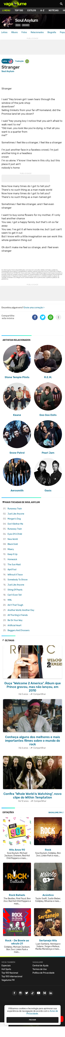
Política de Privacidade (43, 973)
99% (10, 600)
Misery (11, 549)
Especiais (6, 965)
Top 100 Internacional (12, 976)
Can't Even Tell (14, 595)
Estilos (31, 10)
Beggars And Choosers (18, 630)
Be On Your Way (15, 620)
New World (13, 539)
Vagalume (15, 4)
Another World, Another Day (21, 610)
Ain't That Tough (15, 605)
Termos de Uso (39, 969)
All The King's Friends (18, 615)
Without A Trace (15, 574)
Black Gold (13, 544)
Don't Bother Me (15, 524)
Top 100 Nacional (10, 973)
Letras (4, 32)
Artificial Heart (14, 625)
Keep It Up (12, 554)
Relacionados (37, 32)
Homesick (12, 559)
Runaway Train (15, 508)
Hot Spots (6, 969)
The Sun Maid (14, 564)
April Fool (12, 569)
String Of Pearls (15, 590)
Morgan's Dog (14, 519)
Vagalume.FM (55, 812)
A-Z (42, 10)
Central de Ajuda (40, 965)
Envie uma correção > (34, 307)
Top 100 (19, 10)
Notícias (53, 10)
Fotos (24, 32)
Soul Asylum (26, 20)
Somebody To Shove (18, 579)
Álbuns (14, 32)
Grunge (25, 25)
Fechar (32, 1020)
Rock (18, 25)
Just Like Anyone (16, 514)
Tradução (19, 61)
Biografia (51, 32)
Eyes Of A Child (15, 534)
